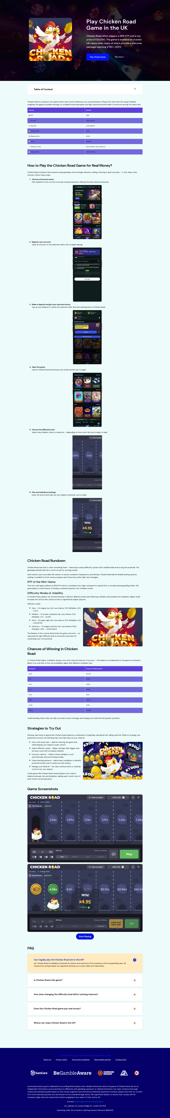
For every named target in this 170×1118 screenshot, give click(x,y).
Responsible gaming (102, 1059)
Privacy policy (61, 1059)
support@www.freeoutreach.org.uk (88, 1101)
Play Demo (119, 57)
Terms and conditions (81, 1059)
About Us (47, 1059)
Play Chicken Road (97, 57)
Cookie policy (121, 1059)
